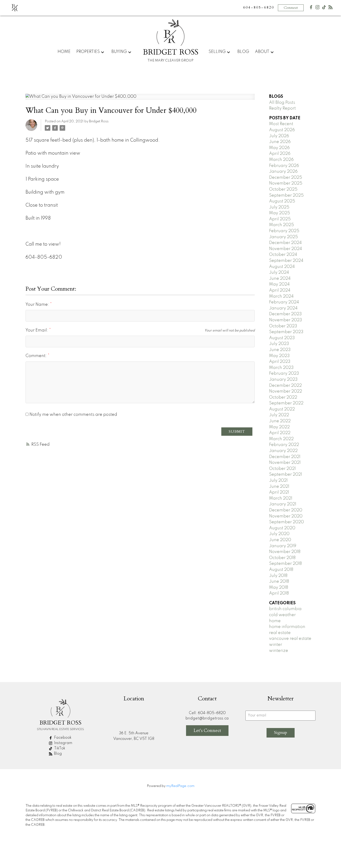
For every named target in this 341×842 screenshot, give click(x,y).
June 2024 (280, 278)
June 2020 (280, 540)
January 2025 (283, 237)
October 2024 (283, 255)
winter (275, 645)
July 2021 (278, 480)
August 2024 (282, 267)
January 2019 (282, 546)
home (275, 621)
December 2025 (285, 178)
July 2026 (279, 136)
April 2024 (279, 290)
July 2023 (279, 344)
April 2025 (280, 219)
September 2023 (286, 332)
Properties (88, 52)
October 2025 (283, 189)
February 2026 (284, 166)
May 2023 (279, 356)
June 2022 (280, 421)
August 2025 (282, 201)
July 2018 (278, 576)
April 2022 (279, 433)
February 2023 (284, 373)
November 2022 (285, 391)
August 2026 (282, 130)
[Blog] (330, 8)
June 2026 (280, 142)
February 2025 (284, 231)
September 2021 (285, 474)
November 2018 (284, 552)
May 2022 (279, 427)
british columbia (285, 609)
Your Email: (37, 330)
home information (287, 627)
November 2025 (285, 183)
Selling (217, 52)
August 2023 (282, 338)
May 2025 (279, 213)
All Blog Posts (282, 103)
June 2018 (279, 581)
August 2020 (282, 528)
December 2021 (284, 457)
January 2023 (283, 379)
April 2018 (279, 593)
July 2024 (279, 272)
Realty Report (282, 108)
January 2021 (282, 504)
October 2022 (283, 397)
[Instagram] (317, 8)
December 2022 (285, 386)
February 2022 (284, 445)
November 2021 (285, 463)
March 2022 (281, 439)
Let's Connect (207, 730)
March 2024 (281, 296)
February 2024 (284, 302)
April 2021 (279, 492)
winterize (278, 651)
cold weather (282, 615)
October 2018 (282, 558)
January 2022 (283, 451)
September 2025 (286, 195)
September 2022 (286, 403)
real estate (280, 633)
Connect (291, 7)
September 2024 (286, 261)
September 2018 (285, 564)
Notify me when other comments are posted (73, 415)
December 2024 (285, 243)
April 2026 (279, 154)
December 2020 (285, 510)
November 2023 (285, 320)
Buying (119, 52)
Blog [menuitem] (243, 52)
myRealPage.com (180, 786)
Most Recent (281, 124)
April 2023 (279, 362)
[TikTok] (324, 8)
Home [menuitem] (64, 52)
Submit (237, 431)
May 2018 (278, 587)
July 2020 (279, 534)
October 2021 (282, 469)
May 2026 (279, 148)
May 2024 (279, 284)
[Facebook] (311, 8)
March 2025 (281, 225)
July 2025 (279, 207)
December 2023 (285, 314)
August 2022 (282, 409)
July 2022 (279, 415)
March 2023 (281, 368)
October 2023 (283, 326)
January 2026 (283, 171)
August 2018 (281, 570)
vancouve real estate (290, 639)
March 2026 (281, 160)
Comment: (37, 356)
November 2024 (285, 249)
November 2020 (285, 516)
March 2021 (280, 498)
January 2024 (283, 308)
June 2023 (280, 350)
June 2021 (279, 486)
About (262, 52)
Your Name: (38, 304)
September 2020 (286, 522)
